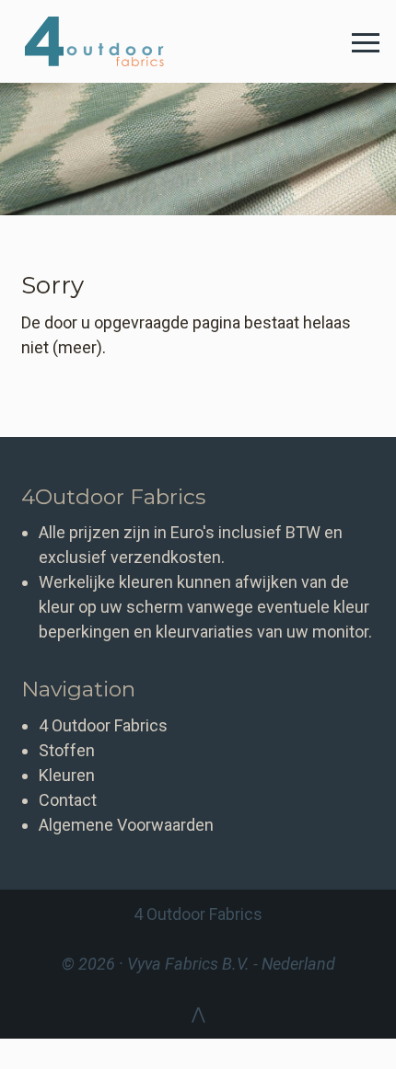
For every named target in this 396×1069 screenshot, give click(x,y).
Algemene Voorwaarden (126, 824)
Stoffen (67, 750)
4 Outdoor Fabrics (108, 41)
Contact (68, 800)
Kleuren (67, 775)
